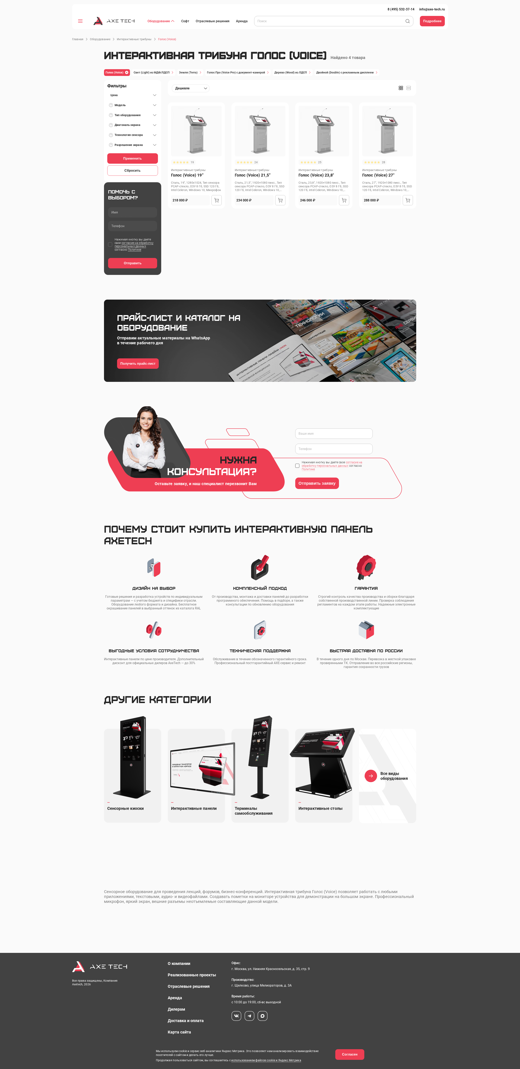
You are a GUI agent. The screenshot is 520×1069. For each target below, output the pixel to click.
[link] (401, 9)
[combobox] (191, 88)
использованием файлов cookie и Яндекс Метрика (266, 1060)
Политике (134, 249)
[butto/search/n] (407, 21)
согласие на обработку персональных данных (134, 244)
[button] (167, 39)
